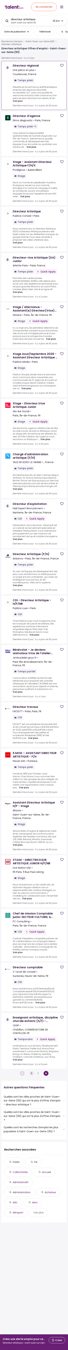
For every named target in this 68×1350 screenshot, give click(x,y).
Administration (22, 1192)
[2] (46, 1073)
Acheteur (50, 1192)
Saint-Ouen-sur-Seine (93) (40, 41)
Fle (35, 1162)
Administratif (20, 1182)
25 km (56, 21)
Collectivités (20, 1172)
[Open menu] (62, 7)
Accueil (46, 1172)
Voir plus (17, 100)
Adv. (15, 1202)
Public (16, 1162)
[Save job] (62, 65)
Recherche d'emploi (11, 41)
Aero (35, 1202)
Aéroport (18, 1212)
